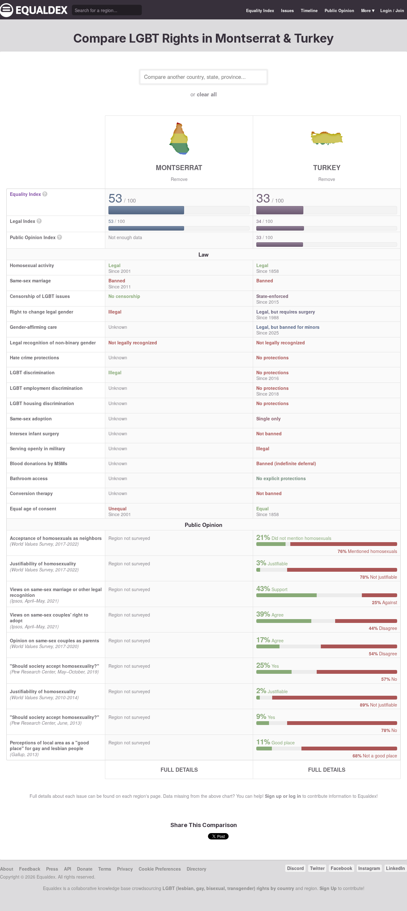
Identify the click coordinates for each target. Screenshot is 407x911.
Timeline (309, 10)
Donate (85, 869)
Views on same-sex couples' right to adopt (49, 617)
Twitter (317, 868)
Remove (179, 179)
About (6, 869)
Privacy (125, 869)
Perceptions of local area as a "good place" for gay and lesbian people (49, 745)
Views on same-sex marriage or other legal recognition (56, 592)
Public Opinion (339, 10)
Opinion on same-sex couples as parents (54, 640)
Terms (104, 869)
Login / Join (392, 10)
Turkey (327, 167)
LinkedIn (395, 868)
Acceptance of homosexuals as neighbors (56, 538)
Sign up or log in (283, 796)
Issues (287, 10)
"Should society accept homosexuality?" (54, 666)
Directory (196, 869)
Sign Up (328, 888)
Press (52, 869)
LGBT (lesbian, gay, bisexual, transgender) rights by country (228, 888)
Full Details (179, 769)
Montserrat (179, 167)
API (67, 869)
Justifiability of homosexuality (43, 563)
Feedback (29, 869)
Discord (295, 868)
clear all (207, 94)
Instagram (369, 868)
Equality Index (260, 10)
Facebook (341, 868)
